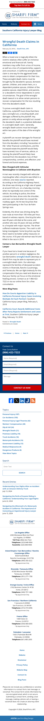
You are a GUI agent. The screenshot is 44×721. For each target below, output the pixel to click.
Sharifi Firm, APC (29, 709)
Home (4, 24)
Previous (7, 333)
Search (22, 473)
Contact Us (25, 24)
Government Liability (13, 443)
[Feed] (32, 400)
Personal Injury (11, 414)
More (40, 24)
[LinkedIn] (22, 400)
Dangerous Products (12, 450)
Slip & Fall (8, 427)
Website (14, 24)
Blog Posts (22, 680)
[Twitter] (16, 400)
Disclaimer (22, 660)
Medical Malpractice (12, 447)
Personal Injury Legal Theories (16, 421)
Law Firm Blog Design (22, 718)
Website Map (22, 670)
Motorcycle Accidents (13, 440)
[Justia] (27, 400)
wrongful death (23, 256)
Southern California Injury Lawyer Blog (22, 15)
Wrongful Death (15, 322)
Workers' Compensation (14, 424)
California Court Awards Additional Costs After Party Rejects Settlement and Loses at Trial (22, 312)
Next (25, 333)
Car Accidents (10, 417)
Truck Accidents (11, 437)
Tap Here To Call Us (22, 5)
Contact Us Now (22, 388)
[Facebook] (11, 400)
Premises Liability (11, 434)
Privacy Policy (22, 665)
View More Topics (10, 453)
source (23, 180)
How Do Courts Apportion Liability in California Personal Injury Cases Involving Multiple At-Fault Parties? (22, 296)
